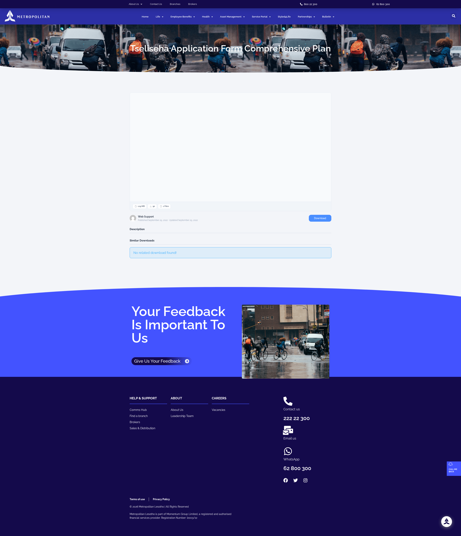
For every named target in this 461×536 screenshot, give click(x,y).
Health (206, 16)
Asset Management (230, 16)
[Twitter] (295, 480)
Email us (289, 438)
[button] (453, 16)
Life (158, 16)
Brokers (192, 4)
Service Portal (259, 16)
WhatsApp (291, 459)
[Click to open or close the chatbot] (446, 521)
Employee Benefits (181, 16)
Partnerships (305, 16)
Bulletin (326, 16)
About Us (134, 4)
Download (320, 218)
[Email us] (287, 430)
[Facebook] (285, 480)
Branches (175, 4)
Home (145, 16)
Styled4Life (284, 16)
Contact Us (156, 4)
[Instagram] (305, 480)
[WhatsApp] (287, 451)
